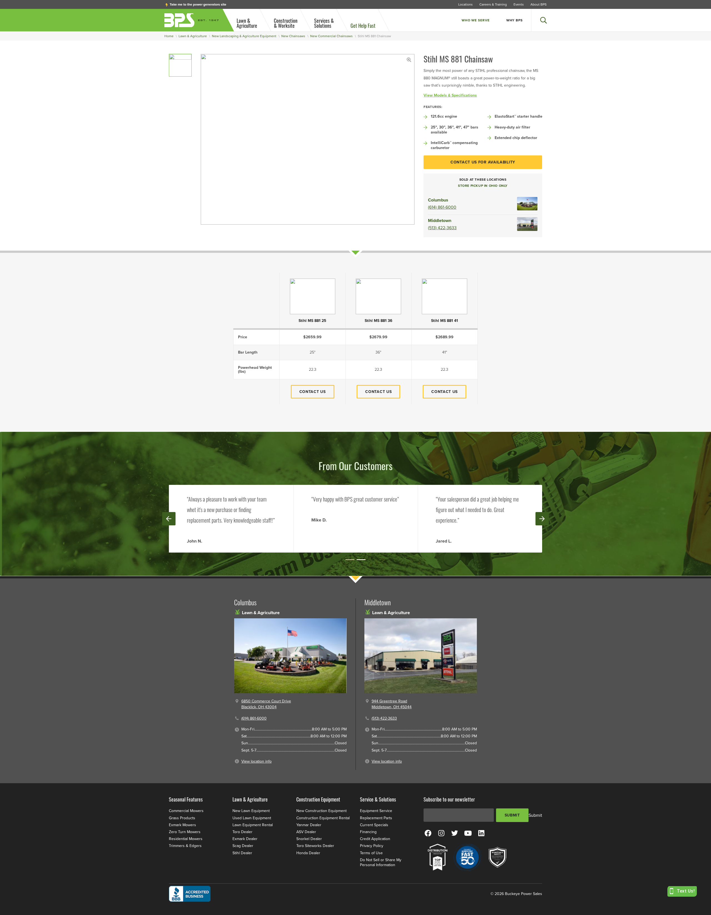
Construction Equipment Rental (323, 818)
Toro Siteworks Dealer (315, 845)
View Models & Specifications (450, 95)
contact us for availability (482, 162)
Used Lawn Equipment (251, 818)
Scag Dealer (242, 845)
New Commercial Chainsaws (331, 36)
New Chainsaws (293, 36)
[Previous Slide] (169, 518)
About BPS (538, 4)
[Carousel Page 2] (361, 559)
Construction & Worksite (285, 23)
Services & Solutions (324, 23)
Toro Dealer (242, 832)
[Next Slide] (542, 518)
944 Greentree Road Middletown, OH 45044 (392, 704)
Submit (512, 815)
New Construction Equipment (321, 810)
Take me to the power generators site (197, 4)
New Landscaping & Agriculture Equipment (244, 36)
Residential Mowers (185, 838)
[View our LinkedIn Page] (481, 833)
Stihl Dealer (242, 853)
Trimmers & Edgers (185, 845)
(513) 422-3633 (442, 228)
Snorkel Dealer (309, 838)
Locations (465, 4)
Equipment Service (376, 810)
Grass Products (182, 818)
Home (169, 36)
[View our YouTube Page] (468, 833)
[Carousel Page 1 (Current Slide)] (350, 559)
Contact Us (312, 391)
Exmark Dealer (244, 838)
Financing (368, 832)
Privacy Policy (371, 845)
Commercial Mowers (186, 810)
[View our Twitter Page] (454, 833)
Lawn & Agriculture (247, 23)
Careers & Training (493, 4)
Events (519, 4)
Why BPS (514, 20)
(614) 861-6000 (442, 207)
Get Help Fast (363, 25)
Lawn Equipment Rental (252, 825)
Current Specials (374, 825)
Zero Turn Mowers (185, 832)
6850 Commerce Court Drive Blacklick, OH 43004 (266, 704)
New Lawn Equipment (251, 810)
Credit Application (375, 838)
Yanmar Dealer (308, 825)
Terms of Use (371, 853)
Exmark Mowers (182, 825)
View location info (256, 761)
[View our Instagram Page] (441, 833)
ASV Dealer (306, 832)
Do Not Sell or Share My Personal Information (380, 862)
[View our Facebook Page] (428, 833)
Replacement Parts (376, 818)
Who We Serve (476, 20)
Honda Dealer (308, 853)
